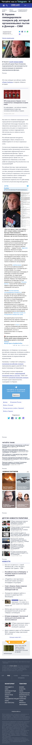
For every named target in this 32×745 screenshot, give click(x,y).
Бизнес (21, 687)
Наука (21, 691)
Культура (22, 689)
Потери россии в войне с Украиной (13, 408)
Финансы (22, 702)
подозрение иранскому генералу (18, 377)
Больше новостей (15, 637)
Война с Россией (8, 405)
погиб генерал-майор (16, 62)
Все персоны (9, 702)
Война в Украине (8, 411)
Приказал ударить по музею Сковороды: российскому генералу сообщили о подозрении (14, 463)
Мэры (7, 700)
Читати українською (8, 38)
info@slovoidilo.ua (16, 711)
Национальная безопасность (22, 10)
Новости (6, 561)
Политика (22, 698)
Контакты (25, 675)
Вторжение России (15, 402)
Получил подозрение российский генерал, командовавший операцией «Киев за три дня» (16, 459)
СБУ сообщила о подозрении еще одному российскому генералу (14, 455)
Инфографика (16, 642)
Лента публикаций (12, 10)
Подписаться (16, 395)
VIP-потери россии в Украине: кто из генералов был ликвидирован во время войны (16, 102)
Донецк (5, 402)
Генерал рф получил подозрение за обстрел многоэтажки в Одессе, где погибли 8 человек (15, 446)
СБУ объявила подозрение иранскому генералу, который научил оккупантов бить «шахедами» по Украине (15, 451)
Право (21, 700)
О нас (16, 675)
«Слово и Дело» (13, 665)
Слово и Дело (4, 10)
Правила (21, 678)
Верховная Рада (10, 691)
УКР (25, 5)
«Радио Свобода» (7, 82)
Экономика (23, 704)
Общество (22, 696)
